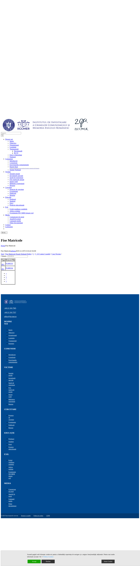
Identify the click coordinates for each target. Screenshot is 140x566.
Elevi (10, 444)
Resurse (11, 404)
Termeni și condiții (26, 515)
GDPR (48, 515)
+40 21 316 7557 (10, 312)
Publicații (11, 425)
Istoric (10, 330)
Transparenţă (13, 341)
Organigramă (13, 335)
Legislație (12, 338)
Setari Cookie (108, 561)
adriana (13, 251)
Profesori (11, 439)
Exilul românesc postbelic (11, 462)
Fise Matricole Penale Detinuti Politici (18, 254)
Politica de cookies (38, 515)
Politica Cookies (48, 557)
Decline (48, 561)
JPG (2, 264)
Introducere (12, 355)
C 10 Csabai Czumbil (42, 254)
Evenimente (12, 422)
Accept (34, 561)
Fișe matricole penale (11, 390)
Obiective (11, 333)
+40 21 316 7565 (10, 308)
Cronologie (12, 357)
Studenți (11, 442)
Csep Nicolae (56, 254)
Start (2, 254)
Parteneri (11, 343)
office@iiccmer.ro (10, 316)
